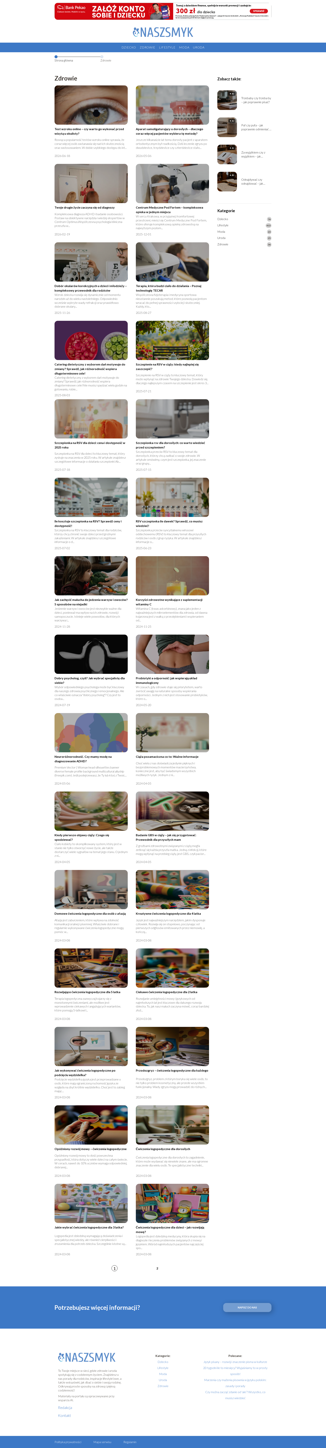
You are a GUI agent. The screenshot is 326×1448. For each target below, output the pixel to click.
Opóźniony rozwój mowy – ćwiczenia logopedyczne (91, 1149)
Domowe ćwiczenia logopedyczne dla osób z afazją (90, 913)
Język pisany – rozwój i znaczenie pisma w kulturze (235, 1362)
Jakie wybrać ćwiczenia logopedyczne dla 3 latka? (89, 1227)
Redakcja (65, 1407)
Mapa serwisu (102, 1442)
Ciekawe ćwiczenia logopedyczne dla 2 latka (166, 992)
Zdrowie (147, 47)
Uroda (199, 47)
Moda (184, 47)
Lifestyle (167, 47)
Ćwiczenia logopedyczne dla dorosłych (163, 1149)
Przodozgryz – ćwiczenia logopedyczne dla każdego (172, 1070)
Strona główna (64, 60)
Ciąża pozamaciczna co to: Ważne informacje (167, 756)
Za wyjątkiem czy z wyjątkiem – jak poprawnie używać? (253, 154)
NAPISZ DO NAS (247, 1307)
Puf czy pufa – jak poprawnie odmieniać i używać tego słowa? (255, 127)
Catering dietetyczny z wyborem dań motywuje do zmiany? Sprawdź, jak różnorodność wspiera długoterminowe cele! (90, 368)
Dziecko (128, 47)
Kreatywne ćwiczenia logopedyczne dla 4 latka (168, 913)
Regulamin (129, 1442)
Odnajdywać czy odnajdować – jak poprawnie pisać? (252, 182)
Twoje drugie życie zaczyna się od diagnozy (85, 207)
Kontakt (64, 1415)
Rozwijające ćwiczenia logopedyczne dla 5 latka (87, 992)
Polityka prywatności (68, 1442)
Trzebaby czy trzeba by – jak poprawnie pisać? (256, 100)
